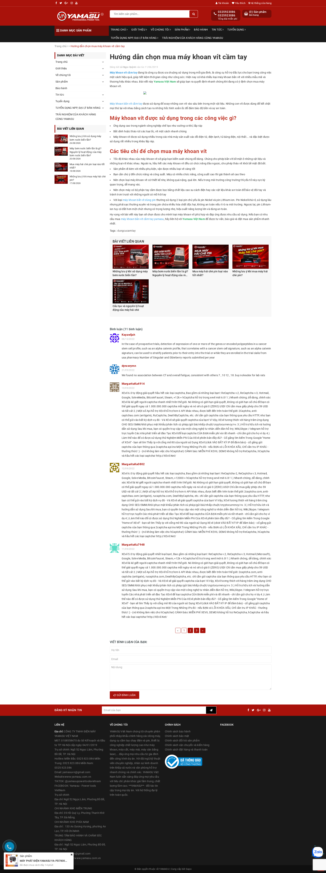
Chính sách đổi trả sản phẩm (182, 740)
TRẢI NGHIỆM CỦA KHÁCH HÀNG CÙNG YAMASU (192, 37)
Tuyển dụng (236, 29)
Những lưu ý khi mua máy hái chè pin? (250, 273)
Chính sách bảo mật (177, 735)
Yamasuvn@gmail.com (76, 853)
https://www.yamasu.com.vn (83, 858)
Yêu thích (240, 3)
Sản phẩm (182, 29)
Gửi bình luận (125, 695)
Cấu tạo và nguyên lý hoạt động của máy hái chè (128, 308)
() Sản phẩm (257, 13)
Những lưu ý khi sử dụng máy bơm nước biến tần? (130, 273)
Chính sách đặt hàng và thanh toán (186, 749)
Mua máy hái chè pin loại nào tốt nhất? (210, 273)
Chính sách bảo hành (178, 731)
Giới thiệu (138, 29)
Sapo (188, 869)
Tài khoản (223, 3)
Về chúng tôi (160, 29)
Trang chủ (119, 29)
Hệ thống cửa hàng (260, 3)
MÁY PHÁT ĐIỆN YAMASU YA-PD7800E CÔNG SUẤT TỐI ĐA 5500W (60, 860)
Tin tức (217, 29)
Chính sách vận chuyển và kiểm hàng (187, 745)
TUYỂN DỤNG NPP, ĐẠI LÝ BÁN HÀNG (134, 37)
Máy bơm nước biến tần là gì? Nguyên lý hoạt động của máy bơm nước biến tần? (170, 273)
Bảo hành (201, 29)
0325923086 (226, 12)
